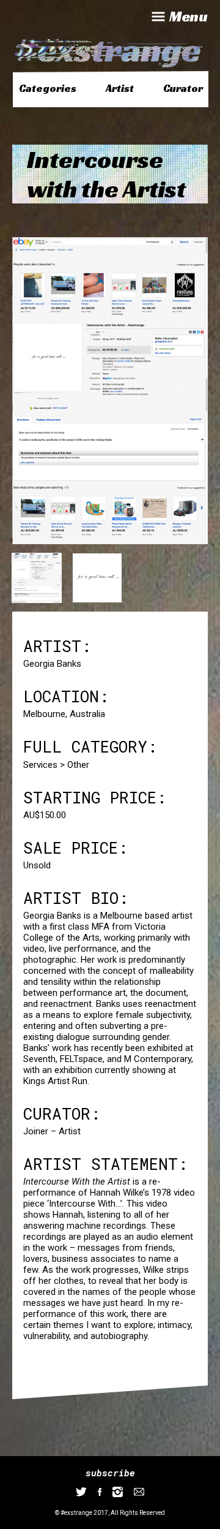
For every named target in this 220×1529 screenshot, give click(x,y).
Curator (183, 88)
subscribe (110, 1472)
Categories (47, 88)
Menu (188, 16)
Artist (120, 88)
